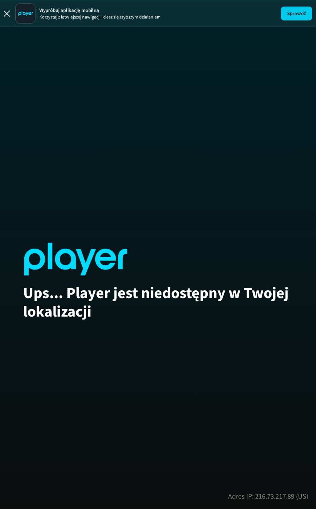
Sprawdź (296, 13)
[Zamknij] (7, 13)
